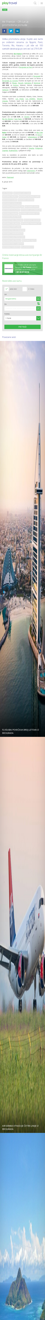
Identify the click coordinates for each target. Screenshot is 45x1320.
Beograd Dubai (10, 200)
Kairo (4, 132)
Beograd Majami (10, 213)
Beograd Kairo (32, 206)
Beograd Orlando (11, 223)
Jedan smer (13, 289)
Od (5, 294)
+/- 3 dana (31, 289)
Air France (18, 54)
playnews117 (27, 247)
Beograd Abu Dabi (22, 193)
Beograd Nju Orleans (13, 220)
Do (5, 304)
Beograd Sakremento (13, 233)
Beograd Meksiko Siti (29, 213)
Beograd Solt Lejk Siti (13, 243)
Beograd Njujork (32, 220)
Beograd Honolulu (12, 203)
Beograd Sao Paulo (12, 240)
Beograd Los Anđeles (31, 210)
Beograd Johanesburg (13, 206)
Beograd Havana (26, 200)
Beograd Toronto (11, 247)
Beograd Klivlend (11, 210)
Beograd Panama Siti (31, 223)
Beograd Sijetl (29, 240)
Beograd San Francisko (14, 237)
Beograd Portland (12, 227)
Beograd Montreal (12, 217)
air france (7, 193)
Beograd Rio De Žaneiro (14, 230)
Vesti (4, 10)
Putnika (7, 314)
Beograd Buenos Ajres (29, 196)
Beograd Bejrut (10, 196)
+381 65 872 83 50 (22, 272)
